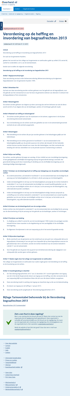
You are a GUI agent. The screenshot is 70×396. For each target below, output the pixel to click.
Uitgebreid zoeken (29, 14)
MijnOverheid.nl (10, 382)
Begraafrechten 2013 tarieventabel (14, 305)
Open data (8, 372)
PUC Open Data (10, 377)
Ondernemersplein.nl (12, 387)
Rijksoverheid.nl (10, 385)
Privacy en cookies (11, 360)
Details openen (1, 26)
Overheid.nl (6, 9)
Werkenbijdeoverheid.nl (13, 389)
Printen (61, 21)
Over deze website (11, 343)
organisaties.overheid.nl (45, 324)
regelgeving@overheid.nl (23, 329)
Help (6, 350)
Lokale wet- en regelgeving (16, 14)
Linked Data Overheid (12, 375)
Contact (7, 346)
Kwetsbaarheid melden (12, 367)
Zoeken (17, 9)
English (7, 348)
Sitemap (8, 365)
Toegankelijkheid (10, 362)
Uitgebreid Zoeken (29, 9)
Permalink (50, 21)
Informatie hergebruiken (13, 358)
